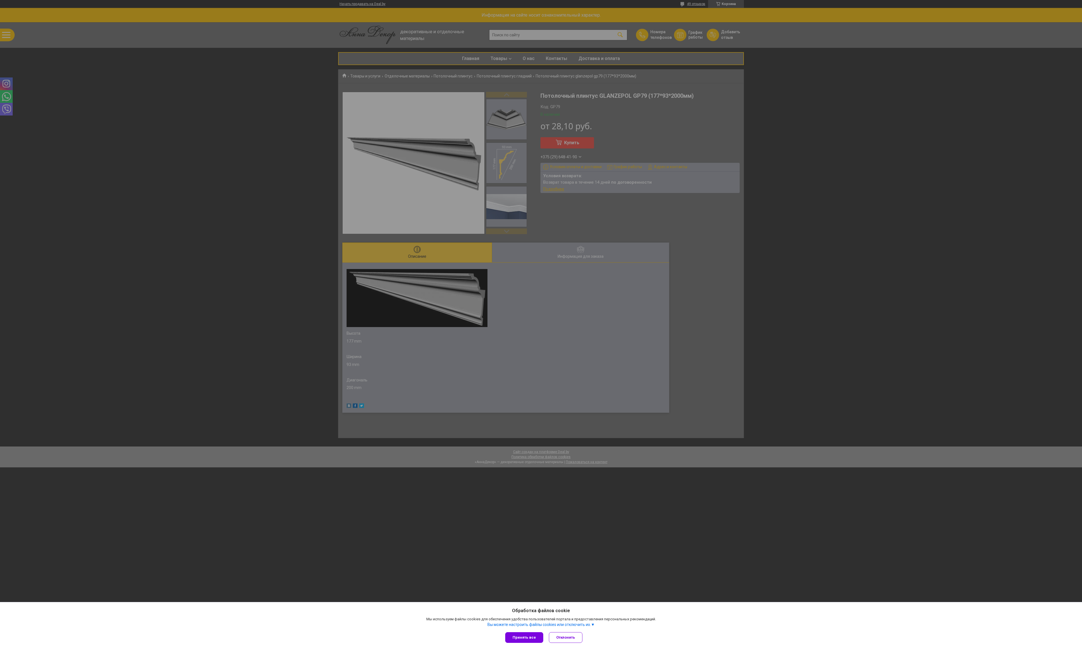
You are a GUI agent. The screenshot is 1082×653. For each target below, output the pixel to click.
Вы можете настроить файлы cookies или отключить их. (539, 624)
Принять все (524, 637)
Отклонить (565, 637)
